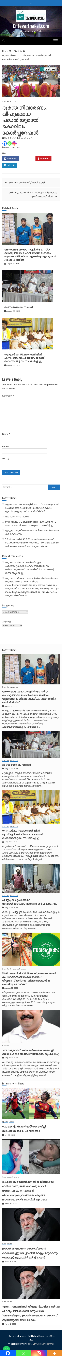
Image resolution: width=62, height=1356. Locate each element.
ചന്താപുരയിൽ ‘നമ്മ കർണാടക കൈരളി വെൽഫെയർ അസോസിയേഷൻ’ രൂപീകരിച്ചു (30, 1052)
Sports (5, 1122)
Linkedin (10, 165)
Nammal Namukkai (12, 147)
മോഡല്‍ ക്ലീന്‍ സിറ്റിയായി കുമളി (27, 182)
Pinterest (44, 158)
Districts (5, 102)
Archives (6, 621)
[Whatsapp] (9, 143)
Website (6, 459)
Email (5, 446)
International (7, 1177)
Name (6, 433)
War (4, 1244)
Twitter (28, 158)
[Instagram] (14, 143)
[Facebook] (4, 143)
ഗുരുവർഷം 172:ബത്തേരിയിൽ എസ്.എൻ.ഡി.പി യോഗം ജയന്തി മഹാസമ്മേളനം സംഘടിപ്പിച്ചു (24, 357)
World (11, 1122)
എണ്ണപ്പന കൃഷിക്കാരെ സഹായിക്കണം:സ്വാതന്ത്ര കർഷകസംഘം (29, 902)
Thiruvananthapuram (19, 969)
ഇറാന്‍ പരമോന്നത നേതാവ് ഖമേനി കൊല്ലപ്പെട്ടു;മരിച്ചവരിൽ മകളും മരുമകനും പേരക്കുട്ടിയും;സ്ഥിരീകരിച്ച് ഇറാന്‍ (30, 1253)
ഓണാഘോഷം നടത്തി (18, 307)
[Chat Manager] (6, 1349)
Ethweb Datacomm (43, 1343)
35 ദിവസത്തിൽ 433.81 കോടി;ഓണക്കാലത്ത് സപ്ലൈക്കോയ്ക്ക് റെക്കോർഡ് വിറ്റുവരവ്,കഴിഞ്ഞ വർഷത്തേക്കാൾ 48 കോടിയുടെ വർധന (32, 542)
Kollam (13, 102)
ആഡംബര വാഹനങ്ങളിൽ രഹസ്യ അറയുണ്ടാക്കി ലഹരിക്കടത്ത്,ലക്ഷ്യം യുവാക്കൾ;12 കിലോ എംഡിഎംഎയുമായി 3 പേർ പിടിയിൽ (30, 255)
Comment (8, 395)
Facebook (11, 158)
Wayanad (14, 687)
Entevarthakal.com (31, 26)
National (5, 1046)
